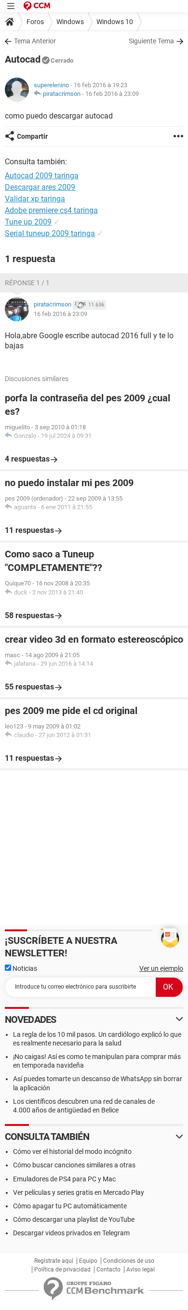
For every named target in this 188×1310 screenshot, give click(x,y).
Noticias (24, 968)
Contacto (108, 1269)
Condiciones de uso (128, 1260)
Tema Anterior (35, 41)
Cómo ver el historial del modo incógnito (72, 1151)
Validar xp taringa (35, 198)
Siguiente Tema (151, 41)
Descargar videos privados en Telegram (71, 1233)
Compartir (32, 136)
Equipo (88, 1260)
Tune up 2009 (28, 221)
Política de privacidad (62, 1269)
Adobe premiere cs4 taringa (51, 210)
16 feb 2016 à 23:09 (112, 93)
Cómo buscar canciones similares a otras (74, 1165)
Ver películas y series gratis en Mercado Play (78, 1192)
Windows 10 (114, 22)
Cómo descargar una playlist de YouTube (73, 1219)
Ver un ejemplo (161, 968)
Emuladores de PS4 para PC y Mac (64, 1179)
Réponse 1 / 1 (27, 283)
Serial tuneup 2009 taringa (50, 233)
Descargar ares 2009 (40, 187)
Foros (35, 22)
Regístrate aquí (53, 1260)
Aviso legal (140, 1269)
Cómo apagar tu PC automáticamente (70, 1206)
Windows (70, 22)
